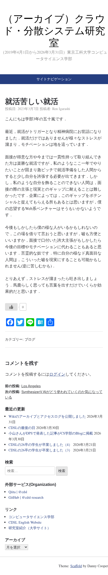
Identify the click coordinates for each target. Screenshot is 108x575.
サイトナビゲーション (54, 79)
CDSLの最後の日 (22, 427)
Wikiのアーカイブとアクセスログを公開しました (47, 416)
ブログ (30, 339)
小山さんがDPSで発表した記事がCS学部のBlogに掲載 (51, 433)
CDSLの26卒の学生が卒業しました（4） (40, 444)
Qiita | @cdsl (18, 491)
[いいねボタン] (11, 307)
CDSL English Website (25, 522)
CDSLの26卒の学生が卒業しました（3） (40, 450)
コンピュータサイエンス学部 (31, 516)
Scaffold (76, 565)
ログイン (57, 374)
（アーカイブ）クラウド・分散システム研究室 (54, 30)
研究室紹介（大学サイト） (30, 527)
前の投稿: (23, 386)
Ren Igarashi (61, 108)
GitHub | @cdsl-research (26, 497)
